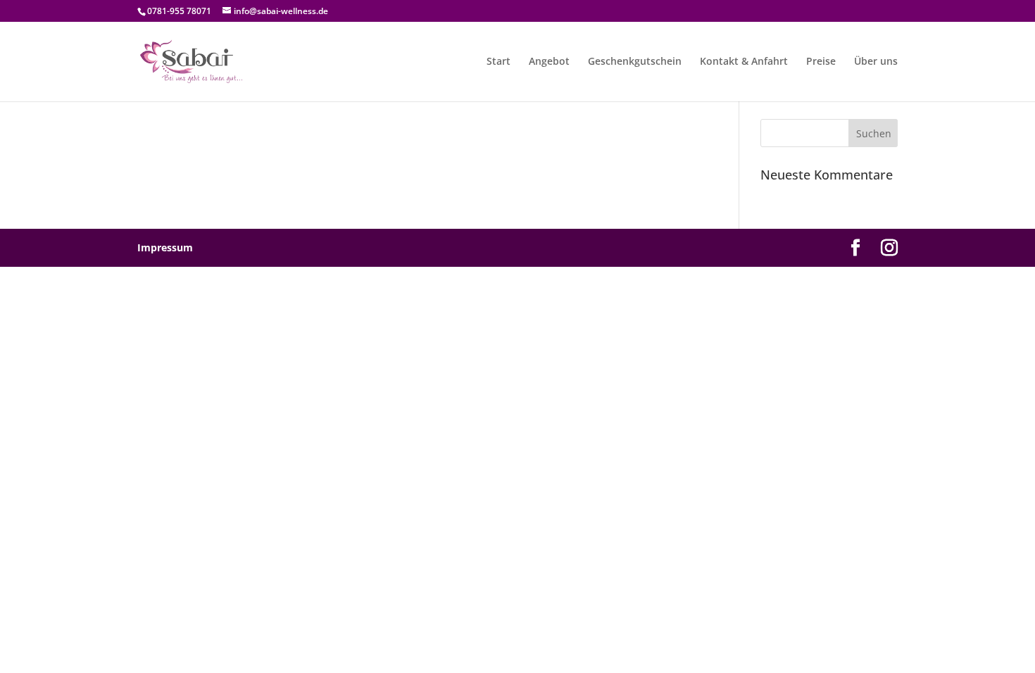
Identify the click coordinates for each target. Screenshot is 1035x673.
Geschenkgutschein (635, 62)
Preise (821, 62)
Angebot (549, 62)
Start (498, 62)
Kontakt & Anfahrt (744, 62)
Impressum (165, 247)
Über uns (876, 62)
